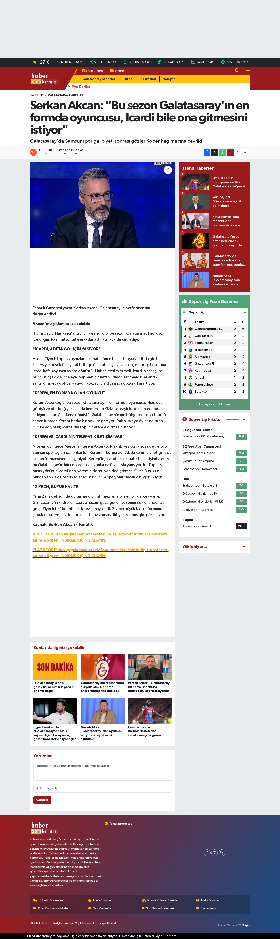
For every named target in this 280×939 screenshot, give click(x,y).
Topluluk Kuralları (86, 923)
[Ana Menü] (246, 71)
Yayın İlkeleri (108, 923)
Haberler (36, 95)
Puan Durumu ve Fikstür (53, 908)
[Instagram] (214, 852)
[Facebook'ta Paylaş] (207, 152)
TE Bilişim (244, 925)
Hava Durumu (102, 900)
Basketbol (148, 79)
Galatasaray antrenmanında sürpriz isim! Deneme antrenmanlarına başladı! (102, 686)
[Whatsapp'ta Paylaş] (222, 152)
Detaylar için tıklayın (214, 404)
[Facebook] (207, 852)
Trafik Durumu (210, 900)
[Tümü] (245, 546)
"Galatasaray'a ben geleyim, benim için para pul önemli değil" (54, 686)
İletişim (57, 923)
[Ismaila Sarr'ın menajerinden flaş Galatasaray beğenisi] (150, 711)
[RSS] (222, 852)
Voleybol (169, 79)
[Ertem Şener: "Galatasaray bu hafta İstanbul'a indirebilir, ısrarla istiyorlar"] (150, 667)
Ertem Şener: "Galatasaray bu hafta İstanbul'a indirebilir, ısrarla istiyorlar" (149, 686)
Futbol (128, 79)
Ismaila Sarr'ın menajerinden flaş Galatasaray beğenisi (144, 731)
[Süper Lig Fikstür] (245, 419)
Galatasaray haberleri (99, 79)
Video (119, 71)
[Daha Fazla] (230, 152)
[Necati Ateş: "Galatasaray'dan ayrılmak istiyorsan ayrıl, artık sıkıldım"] (103, 711)
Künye (69, 923)
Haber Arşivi (209, 908)
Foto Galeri (94, 71)
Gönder (42, 800)
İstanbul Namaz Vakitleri (163, 900)
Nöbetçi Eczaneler (51, 900)
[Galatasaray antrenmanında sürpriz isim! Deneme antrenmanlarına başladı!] (103, 667)
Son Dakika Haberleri (160, 908)
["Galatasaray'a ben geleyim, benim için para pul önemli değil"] (55, 667)
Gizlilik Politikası (40, 923)
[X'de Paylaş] (214, 152)
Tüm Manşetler (102, 908)
